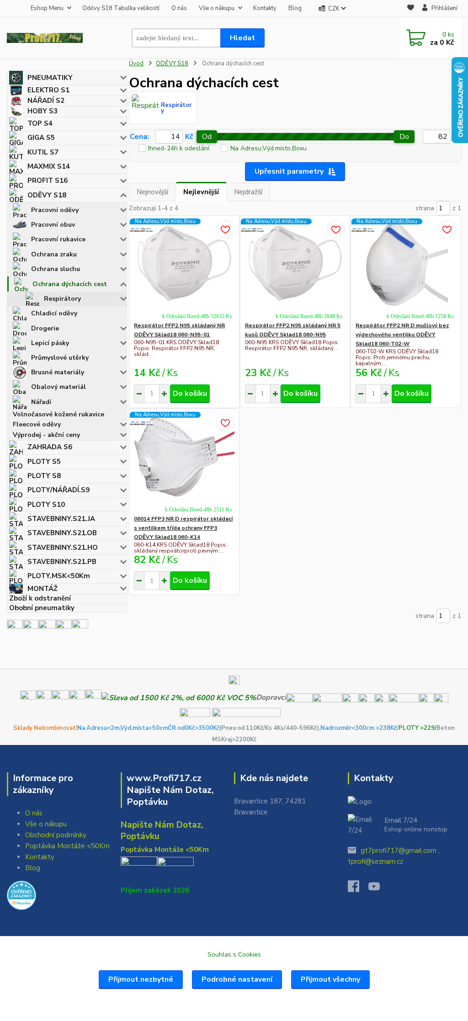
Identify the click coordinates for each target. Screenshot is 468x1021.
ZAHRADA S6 (49, 447)
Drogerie (45, 328)
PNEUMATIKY (50, 77)
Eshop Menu (47, 8)
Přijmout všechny (330, 979)
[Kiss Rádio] (15, 627)
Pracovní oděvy (55, 210)
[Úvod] (45, 38)
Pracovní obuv (53, 224)
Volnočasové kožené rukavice (58, 414)
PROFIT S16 (47, 180)
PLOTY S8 (44, 475)
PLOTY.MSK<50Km (58, 575)
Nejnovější (152, 192)
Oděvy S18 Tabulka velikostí (121, 8)
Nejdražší (248, 192)
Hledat (242, 38)
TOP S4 (40, 123)
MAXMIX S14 (48, 166)
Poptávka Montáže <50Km (67, 846)
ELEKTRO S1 (48, 90)
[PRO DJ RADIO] (64, 627)
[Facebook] (358, 888)
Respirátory (62, 298)
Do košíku (190, 393)
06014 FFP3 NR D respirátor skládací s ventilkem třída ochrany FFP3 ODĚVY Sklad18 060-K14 (183, 528)
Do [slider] (404, 137)
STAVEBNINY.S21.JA (61, 518)
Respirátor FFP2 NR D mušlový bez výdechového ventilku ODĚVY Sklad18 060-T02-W (402, 334)
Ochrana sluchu (55, 269)
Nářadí (41, 402)
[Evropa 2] (47, 627)
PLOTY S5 (44, 461)
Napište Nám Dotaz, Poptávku (162, 830)
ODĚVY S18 (46, 195)
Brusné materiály (57, 372)
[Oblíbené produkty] (411, 8)
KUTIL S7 (42, 152)
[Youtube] (378, 888)
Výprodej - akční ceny (46, 435)
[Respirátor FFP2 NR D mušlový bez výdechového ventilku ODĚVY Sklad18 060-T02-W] (406, 263)
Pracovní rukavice (58, 239)
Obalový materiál (58, 387)
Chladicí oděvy (54, 313)
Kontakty (265, 8)
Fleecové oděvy (37, 424)
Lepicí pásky (50, 343)
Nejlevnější (201, 192)
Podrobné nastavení (237, 979)
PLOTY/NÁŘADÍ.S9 (58, 490)
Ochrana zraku (54, 254)
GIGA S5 (41, 137)
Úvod (136, 63)
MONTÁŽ (42, 588)
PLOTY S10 (46, 504)
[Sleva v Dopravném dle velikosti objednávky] (178, 697)
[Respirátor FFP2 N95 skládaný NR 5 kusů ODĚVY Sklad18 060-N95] (295, 263)
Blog (295, 8)
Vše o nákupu (216, 8)
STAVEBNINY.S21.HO (62, 547)
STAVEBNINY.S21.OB (62, 532)
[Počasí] (80, 627)
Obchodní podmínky (55, 835)
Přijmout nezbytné (140, 979)
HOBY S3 (42, 111)
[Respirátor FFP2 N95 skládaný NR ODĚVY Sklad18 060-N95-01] (184, 263)
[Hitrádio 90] (30, 627)
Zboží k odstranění (40, 598)
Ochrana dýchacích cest (69, 284)
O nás (179, 8)
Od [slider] (207, 137)
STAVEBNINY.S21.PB (61, 561)
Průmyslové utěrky (60, 357)
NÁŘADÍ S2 (45, 100)
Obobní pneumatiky (41, 608)
